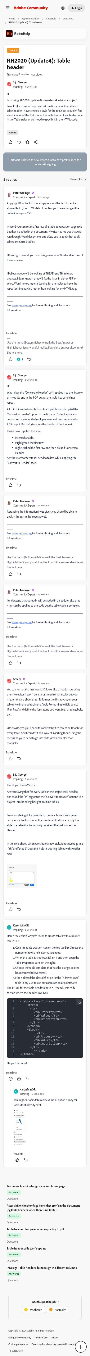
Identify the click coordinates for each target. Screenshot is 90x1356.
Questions (68, 18)
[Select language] (63, 8)
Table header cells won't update (26, 1248)
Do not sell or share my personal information (55, 1344)
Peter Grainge (21, 192)
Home (12, 18)
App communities (31, 18)
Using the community (19, 1337)
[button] (7, 9)
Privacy (55, 1337)
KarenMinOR (21, 925)
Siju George (20, 82)
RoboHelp (51, 18)
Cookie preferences (18, 1344)
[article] (45, 276)
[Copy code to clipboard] (79, 1002)
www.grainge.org (22, 305)
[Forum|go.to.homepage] (30, 8)
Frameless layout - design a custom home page (36, 1186)
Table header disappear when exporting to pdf (35, 1229)
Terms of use (41, 1337)
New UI (13, 132)
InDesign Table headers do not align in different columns (42, 1267)
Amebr (17, 679)
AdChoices (17, 1350)
